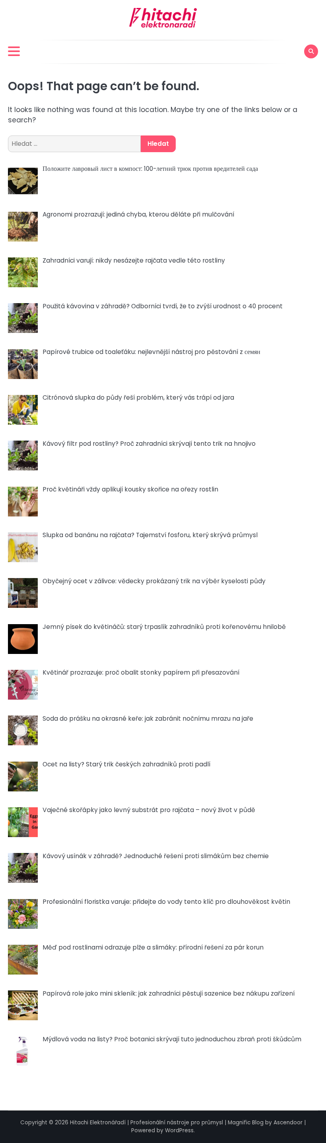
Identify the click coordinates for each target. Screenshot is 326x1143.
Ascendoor (288, 1122)
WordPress (179, 1130)
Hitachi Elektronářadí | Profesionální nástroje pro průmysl (146, 1122)
